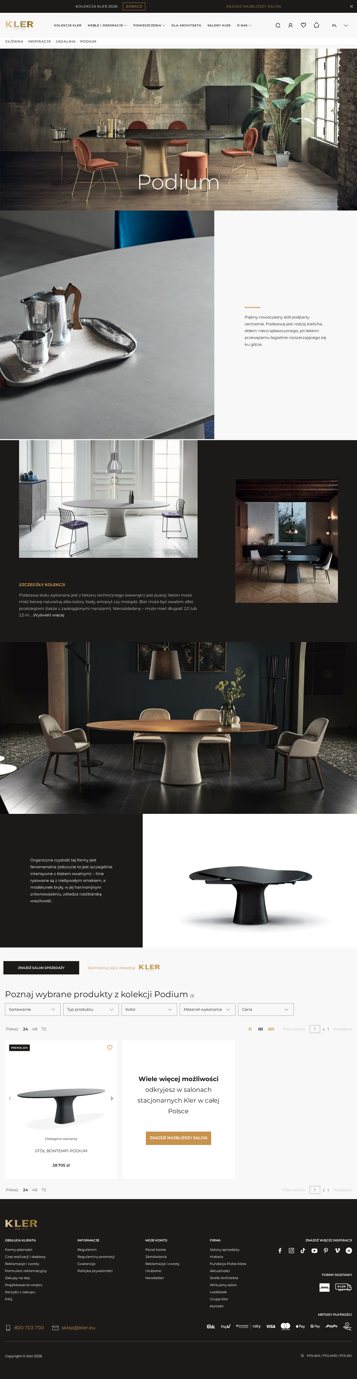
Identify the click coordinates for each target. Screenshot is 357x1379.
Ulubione (153, 1271)
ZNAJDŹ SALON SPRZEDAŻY (41, 968)
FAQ (8, 1299)
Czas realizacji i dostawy (25, 1257)
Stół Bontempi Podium (61, 1150)
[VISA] (270, 1326)
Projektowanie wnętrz (23, 1285)
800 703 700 (29, 1328)
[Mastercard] (285, 1326)
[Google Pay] (315, 1326)
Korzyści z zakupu (20, 1292)
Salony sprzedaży (224, 1249)
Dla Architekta (186, 25)
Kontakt (216, 1306)
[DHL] (324, 1287)
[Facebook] (280, 1250)
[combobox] (338, 25)
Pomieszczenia (147, 25)
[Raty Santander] (248, 1326)
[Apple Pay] (300, 1326)
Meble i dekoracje (105, 25)
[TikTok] (303, 1250)
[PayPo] (331, 1326)
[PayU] (226, 1326)
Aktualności (220, 1271)
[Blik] (211, 1326)
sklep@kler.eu (78, 1328)
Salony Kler (219, 25)
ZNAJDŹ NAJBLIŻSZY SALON (253, 6)
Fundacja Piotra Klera (228, 1264)
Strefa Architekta (224, 1278)
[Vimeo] (337, 1250)
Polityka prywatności (95, 1271)
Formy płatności (18, 1249)
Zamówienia (156, 1257)
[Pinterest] (326, 1250)
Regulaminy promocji (96, 1257)
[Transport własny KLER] (343, 1287)
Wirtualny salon (223, 1285)
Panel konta (155, 1249)
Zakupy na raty (17, 1278)
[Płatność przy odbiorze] (347, 1326)
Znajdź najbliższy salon (178, 1137)
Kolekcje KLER (67, 25)
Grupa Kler (219, 1299)
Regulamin (87, 1249)
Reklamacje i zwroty (22, 1264)
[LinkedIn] (349, 1250)
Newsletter (154, 1278)
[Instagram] (291, 1250)
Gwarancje (86, 1264)
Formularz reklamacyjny (26, 1271)
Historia (216, 1257)
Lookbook (218, 1292)
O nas (242, 25)
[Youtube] (314, 1250)
